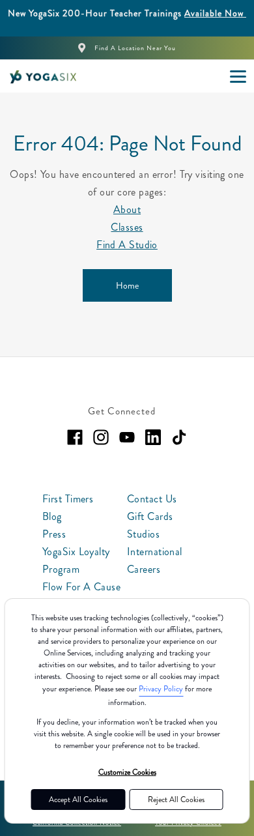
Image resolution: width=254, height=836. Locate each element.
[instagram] (101, 437)
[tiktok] (179, 437)
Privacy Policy (161, 689)
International (154, 551)
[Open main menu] (237, 76)
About (127, 209)
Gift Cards (150, 516)
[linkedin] (153, 437)
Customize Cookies (127, 772)
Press (54, 533)
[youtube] (127, 437)
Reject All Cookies (176, 799)
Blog (52, 516)
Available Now (215, 13)
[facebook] (75, 437)
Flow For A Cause (81, 586)
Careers (143, 569)
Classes (127, 227)
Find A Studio (127, 244)
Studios (143, 533)
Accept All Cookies (78, 799)
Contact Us (151, 498)
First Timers (67, 498)
